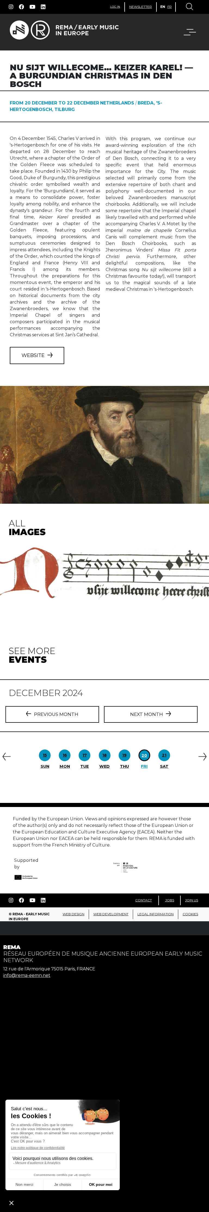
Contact (143, 900)
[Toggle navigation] (189, 7)
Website (33, 355)
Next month (146, 714)
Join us (191, 900)
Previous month (56, 714)
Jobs (169, 900)
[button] (186, 32)
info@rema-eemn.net (26, 975)
